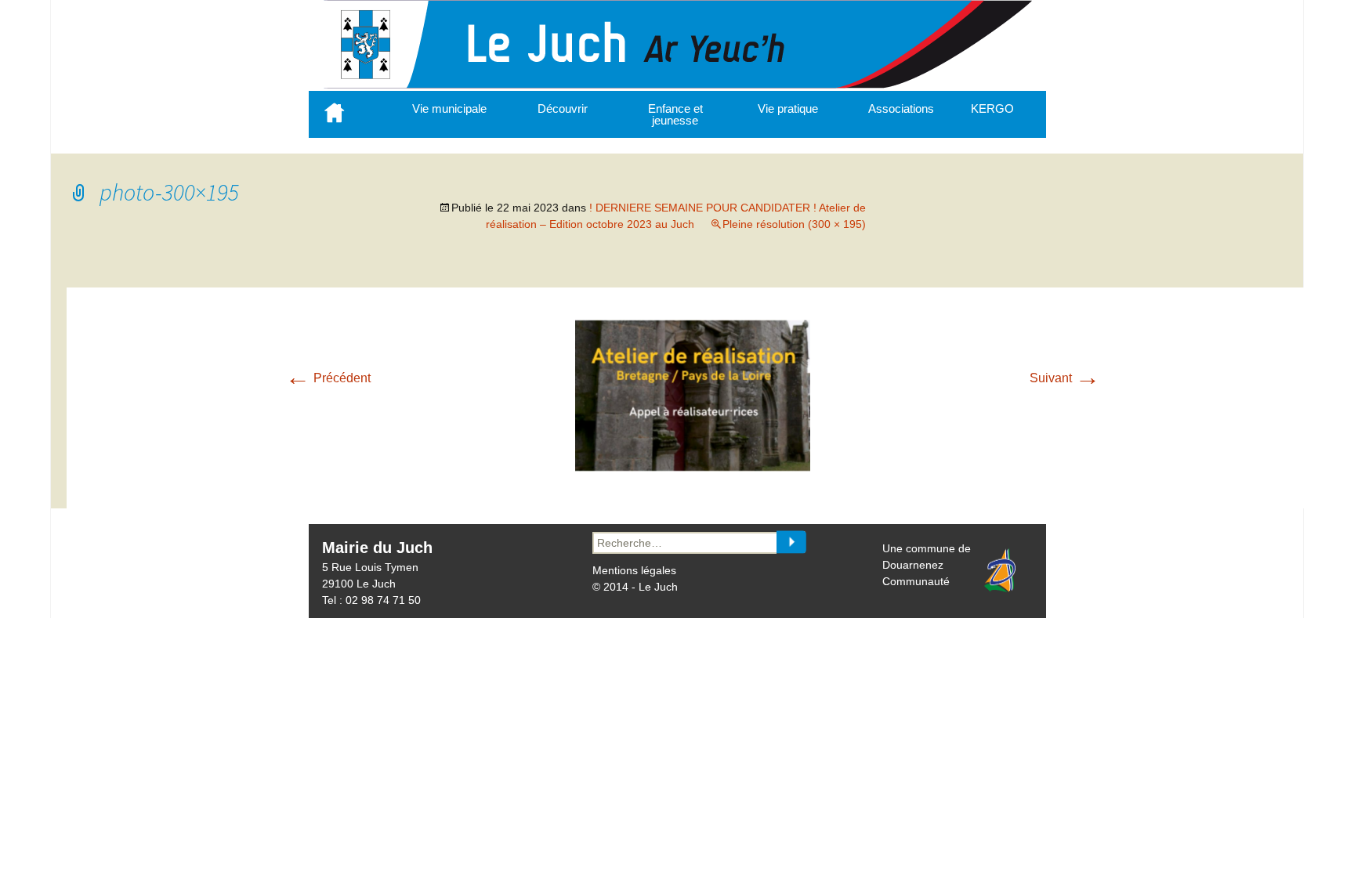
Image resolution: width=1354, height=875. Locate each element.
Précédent (328, 378)
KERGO (992, 108)
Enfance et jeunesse (675, 114)
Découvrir (563, 108)
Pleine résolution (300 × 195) (794, 224)
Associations (901, 108)
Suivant (1065, 378)
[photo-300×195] (692, 467)
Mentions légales (634, 570)
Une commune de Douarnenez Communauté (926, 565)
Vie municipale (449, 108)
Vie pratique (788, 108)
